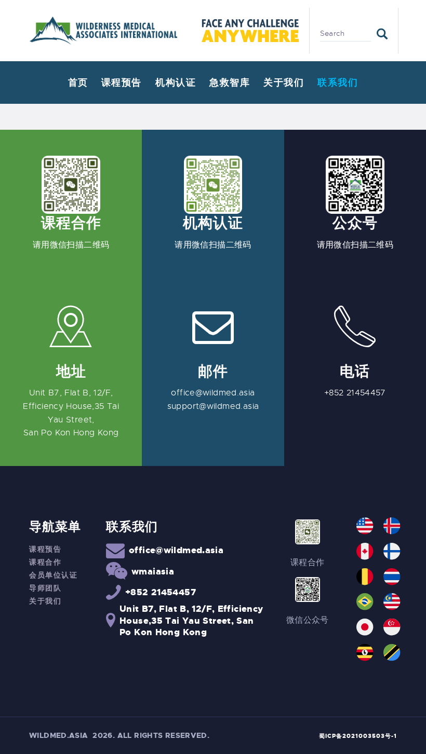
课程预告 (45, 549)
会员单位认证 (53, 575)
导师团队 (45, 588)
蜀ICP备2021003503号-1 (358, 735)
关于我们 (45, 601)
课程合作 (45, 562)
